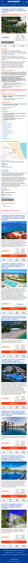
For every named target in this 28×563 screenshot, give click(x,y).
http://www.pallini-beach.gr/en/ (6, 166)
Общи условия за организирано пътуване (10, 550)
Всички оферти (4, 4)
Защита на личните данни (15, 554)
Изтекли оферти (13, 4)
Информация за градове (5, 554)
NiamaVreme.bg (14, 559)
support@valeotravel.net (13, 85)
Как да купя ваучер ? (7, 125)
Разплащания (5, 128)
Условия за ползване (8, 552)
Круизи (24, 4)
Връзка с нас (5, 135)
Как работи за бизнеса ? (8, 124)
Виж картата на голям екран (14, 155)
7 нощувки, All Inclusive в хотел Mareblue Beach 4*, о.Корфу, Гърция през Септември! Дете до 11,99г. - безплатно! (13, 361)
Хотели (19, 4)
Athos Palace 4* (14, 53)
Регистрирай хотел (23, 554)
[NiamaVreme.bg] (14, 2)
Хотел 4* (4, 204)
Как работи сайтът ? (7, 123)
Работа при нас (6, 134)
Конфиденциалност (7, 138)
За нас (14, 552)
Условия (4, 137)
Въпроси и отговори (7, 127)
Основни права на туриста (8, 132)
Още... (21, 246)
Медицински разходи (7, 130)
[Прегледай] (13, 255)
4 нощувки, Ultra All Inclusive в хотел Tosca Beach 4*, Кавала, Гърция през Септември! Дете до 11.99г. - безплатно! (13, 318)
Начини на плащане (21, 550)
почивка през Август (7, 206)
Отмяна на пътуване (7, 131)
